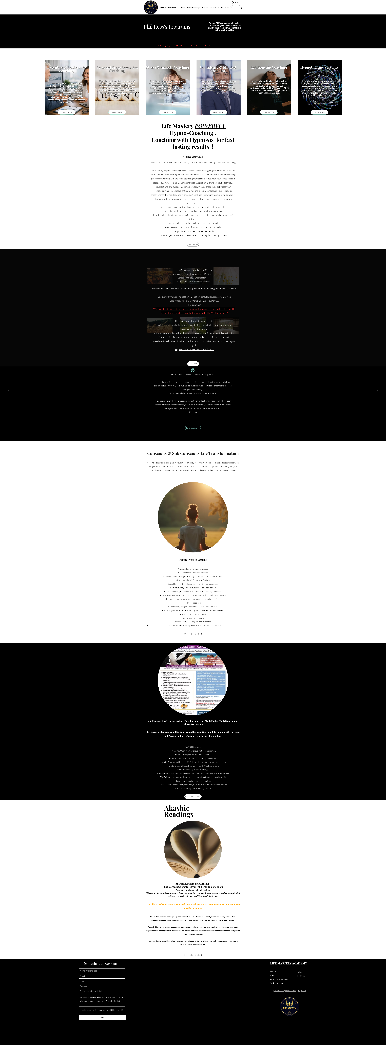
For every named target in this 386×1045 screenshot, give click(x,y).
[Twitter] (301, 976)
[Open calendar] (122, 1010)
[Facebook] (298, 976)
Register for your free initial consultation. (194, 349)
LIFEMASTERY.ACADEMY (168, 8)
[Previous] (8, 391)
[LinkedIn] (304, 976)
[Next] (377, 391)
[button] (236, 7)
